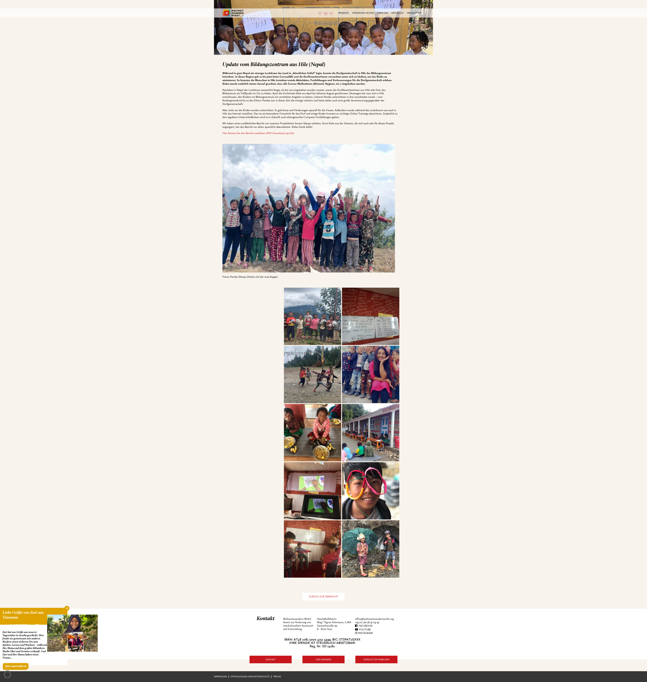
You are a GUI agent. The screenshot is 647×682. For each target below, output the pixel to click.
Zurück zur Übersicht (323, 596)
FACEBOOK (365, 625)
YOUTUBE (364, 629)
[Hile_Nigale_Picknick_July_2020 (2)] (370, 374)
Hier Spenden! (323, 659)
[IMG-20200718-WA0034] (312, 374)
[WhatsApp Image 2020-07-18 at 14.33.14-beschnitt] (370, 549)
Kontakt (271, 659)
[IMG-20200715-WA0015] (312, 490)
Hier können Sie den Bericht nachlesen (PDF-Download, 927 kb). (258, 133)
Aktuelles (397, 13)
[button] (7, 674)
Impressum (220, 676)
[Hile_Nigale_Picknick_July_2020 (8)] (312, 432)
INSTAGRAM (365, 633)
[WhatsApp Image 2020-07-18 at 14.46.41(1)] (312, 316)
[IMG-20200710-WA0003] (370, 316)
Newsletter (414, 13)
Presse (277, 676)
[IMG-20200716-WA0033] (312, 549)
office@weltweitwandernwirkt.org (374, 618)
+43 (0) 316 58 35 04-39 (367, 622)
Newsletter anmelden (376, 659)
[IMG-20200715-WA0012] (370, 432)
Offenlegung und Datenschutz (250, 676)
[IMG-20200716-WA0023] (370, 490)
